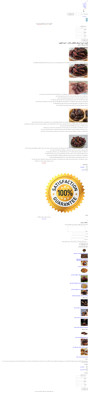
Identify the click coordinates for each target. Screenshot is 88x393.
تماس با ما (84, 3)
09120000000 (82, 167)
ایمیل (85, 29)
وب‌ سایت (86, 239)
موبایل (85, 32)
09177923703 (82, 369)
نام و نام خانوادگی (83, 26)
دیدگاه (86, 231)
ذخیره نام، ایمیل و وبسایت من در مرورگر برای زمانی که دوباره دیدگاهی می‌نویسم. (74, 241)
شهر (85, 35)
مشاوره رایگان (44, 218)
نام (87, 233)
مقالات (85, 7)
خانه (85, 2)
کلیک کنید (82, 169)
